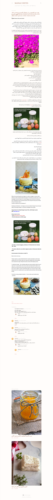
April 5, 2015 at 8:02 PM (23, 313)
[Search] (40, 3)
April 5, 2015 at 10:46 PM (22, 320)
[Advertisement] (26, 379)
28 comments (16, 437)
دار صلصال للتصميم (25, 99)
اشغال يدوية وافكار (26, 5)
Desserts (18, 303)
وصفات (21, 5)
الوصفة (39, 142)
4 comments (16, 488)
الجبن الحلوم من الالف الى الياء (19, 486)
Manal (19, 313)
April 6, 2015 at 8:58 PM (23, 344)
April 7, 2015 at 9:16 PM (25, 349)
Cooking (15, 303)
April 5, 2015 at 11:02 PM (22, 327)
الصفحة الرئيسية (17, 5)
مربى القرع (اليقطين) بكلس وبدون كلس (22, 436)
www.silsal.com (16, 211)
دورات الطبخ (34, 5)
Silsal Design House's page (19, 215)
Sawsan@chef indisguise (19, 308)
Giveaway (20, 303)
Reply (16, 318)
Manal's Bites (21, 3)
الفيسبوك (31, 104)
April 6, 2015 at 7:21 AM (23, 331)
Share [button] (12, 437)
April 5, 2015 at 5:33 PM (27, 308)
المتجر (30, 5)
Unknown (16, 320)
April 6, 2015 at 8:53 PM (22, 338)
